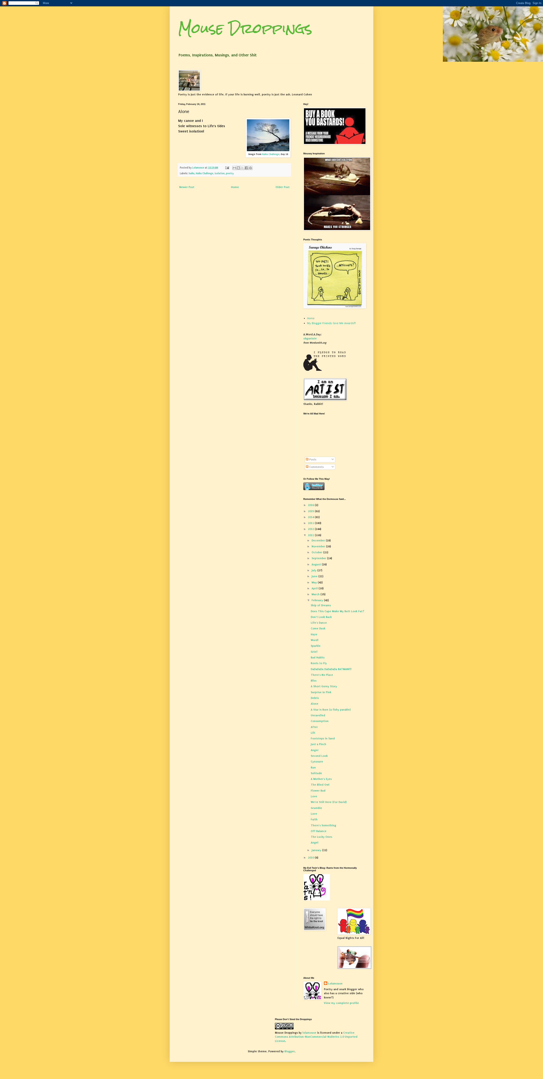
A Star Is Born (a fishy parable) (331, 709)
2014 (311, 517)
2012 (311, 529)
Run (313, 767)
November (319, 546)
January (317, 850)
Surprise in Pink (321, 692)
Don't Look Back (321, 617)
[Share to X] (242, 168)
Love (314, 796)
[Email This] (234, 168)
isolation (220, 173)
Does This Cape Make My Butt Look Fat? (337, 611)
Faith (314, 819)
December (319, 540)
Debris (315, 698)
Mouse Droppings (245, 28)
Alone (314, 703)
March (316, 594)
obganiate (310, 338)
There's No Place (322, 674)
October (317, 552)
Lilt (313, 732)
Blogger (289, 1051)
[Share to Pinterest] (250, 168)
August (317, 564)
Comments (316, 466)
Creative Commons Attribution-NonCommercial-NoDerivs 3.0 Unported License (316, 1037)
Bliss (313, 680)
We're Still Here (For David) (329, 802)
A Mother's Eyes (321, 779)
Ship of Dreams (321, 605)
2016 (311, 505)
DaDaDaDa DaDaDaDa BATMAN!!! (331, 669)
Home (235, 187)
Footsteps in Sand (323, 738)
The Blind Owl (320, 784)
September (319, 558)
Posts (312, 459)
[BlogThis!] (238, 168)
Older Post (283, 187)
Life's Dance (319, 622)
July (314, 570)
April (315, 588)
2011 (311, 535)
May (315, 582)
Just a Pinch (318, 744)
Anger (315, 750)
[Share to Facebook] (246, 168)
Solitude (316, 773)
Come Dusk (318, 628)
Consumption (320, 721)
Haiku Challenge (271, 154)
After (314, 727)
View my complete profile (341, 1003)
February (318, 600)
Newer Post (186, 187)
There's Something (323, 825)
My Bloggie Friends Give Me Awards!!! (331, 323)
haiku (192, 173)
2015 (311, 511)
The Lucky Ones (321, 836)
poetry (230, 173)
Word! (314, 640)
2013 (311, 523)
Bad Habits (318, 657)
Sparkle (315, 645)
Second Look (319, 755)
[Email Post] (227, 167)
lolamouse (309, 1032)
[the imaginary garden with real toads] (354, 968)
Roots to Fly (319, 663)
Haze (314, 634)
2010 (311, 857)
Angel (314, 842)
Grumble (316, 808)
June (315, 576)
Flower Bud (318, 790)
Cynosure (317, 761)
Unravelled (318, 715)
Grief (314, 651)
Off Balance (318, 831)
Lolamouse (335, 983)
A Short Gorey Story (324, 686)
